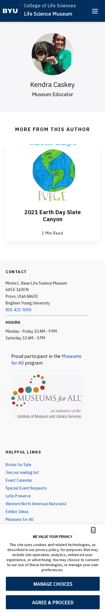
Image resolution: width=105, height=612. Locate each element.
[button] (93, 530)
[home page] (10, 11)
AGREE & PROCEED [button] (52, 602)
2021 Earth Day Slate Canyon (52, 215)
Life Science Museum (48, 14)
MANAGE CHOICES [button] (52, 584)
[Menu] (94, 11)
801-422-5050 (18, 309)
